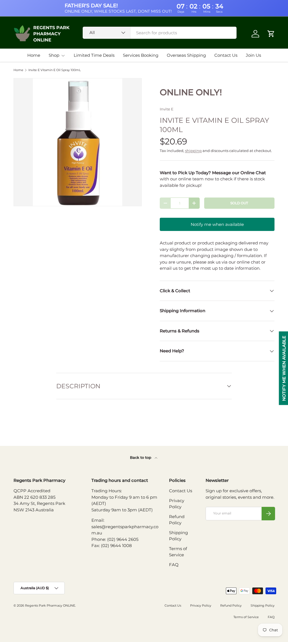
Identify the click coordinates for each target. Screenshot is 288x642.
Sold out (239, 203)
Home (33, 55)
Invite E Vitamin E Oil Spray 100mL (54, 70)
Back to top (141, 457)
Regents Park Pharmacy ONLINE (50, 605)
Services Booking (140, 55)
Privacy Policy (200, 605)
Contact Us (225, 55)
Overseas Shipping (186, 55)
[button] (271, 34)
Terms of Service (246, 617)
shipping (193, 150)
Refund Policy (231, 605)
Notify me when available (217, 224)
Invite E (167, 109)
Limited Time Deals (94, 55)
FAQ (174, 564)
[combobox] (160, 33)
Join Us (253, 55)
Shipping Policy (262, 605)
